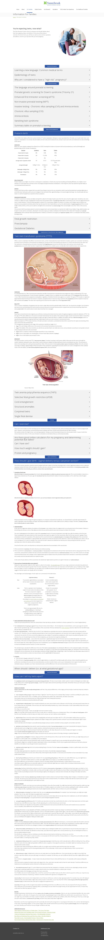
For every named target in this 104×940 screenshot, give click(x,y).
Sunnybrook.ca (44, 935)
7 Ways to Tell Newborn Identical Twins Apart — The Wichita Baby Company (32, 914)
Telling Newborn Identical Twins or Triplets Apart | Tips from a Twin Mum (32, 910)
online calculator (65, 627)
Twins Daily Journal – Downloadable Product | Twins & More (29, 918)
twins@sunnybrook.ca (18, 933)
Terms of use (44, 933)
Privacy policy (44, 932)
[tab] (52, 133)
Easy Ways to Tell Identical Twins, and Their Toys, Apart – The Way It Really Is (33, 916)
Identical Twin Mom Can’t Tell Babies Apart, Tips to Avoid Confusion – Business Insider (35, 912)
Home (14, 17)
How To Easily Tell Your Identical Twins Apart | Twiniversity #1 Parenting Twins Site (34, 919)
